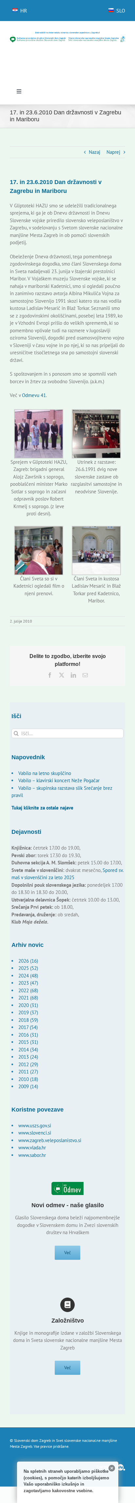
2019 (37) (28, 1012)
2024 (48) (28, 976)
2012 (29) (28, 1064)
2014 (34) (28, 1049)
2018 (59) (28, 1020)
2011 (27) (28, 1072)
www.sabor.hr (32, 1155)
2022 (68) (28, 990)
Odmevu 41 (34, 395)
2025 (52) (28, 968)
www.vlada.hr (32, 1147)
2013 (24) (28, 1057)
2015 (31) (28, 1042)
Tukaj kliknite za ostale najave (42, 808)
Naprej (113, 152)
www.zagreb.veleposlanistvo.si (49, 1140)
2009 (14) (28, 1086)
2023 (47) (28, 983)
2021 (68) (28, 998)
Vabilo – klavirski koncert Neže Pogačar (59, 780)
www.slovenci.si (34, 1133)
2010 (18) (28, 1079)
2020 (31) (28, 1005)
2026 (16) (28, 961)
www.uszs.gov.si (34, 1125)
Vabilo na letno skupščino (44, 773)
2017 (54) (28, 1027)
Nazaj (94, 152)
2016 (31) (28, 1035)
